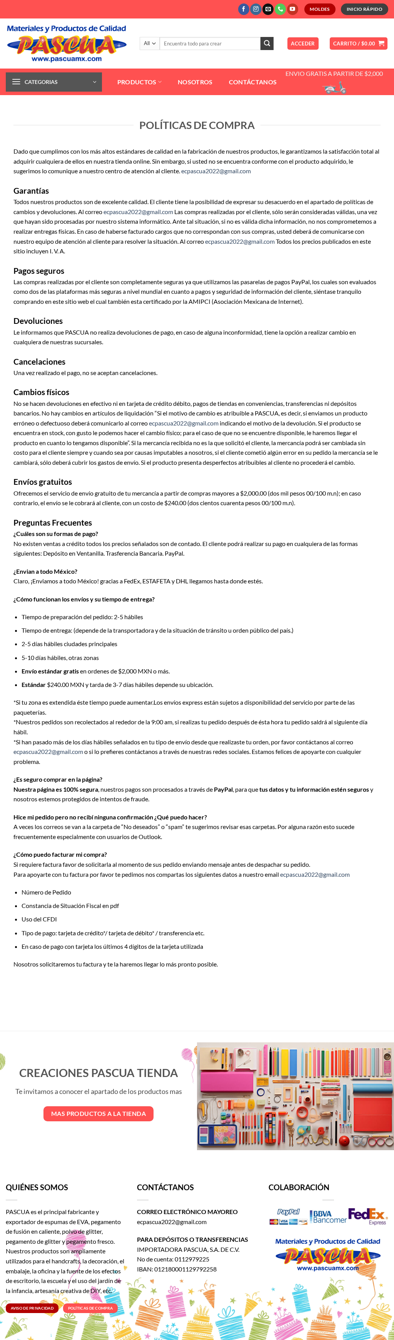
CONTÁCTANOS (253, 81)
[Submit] (267, 43)
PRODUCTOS (137, 81)
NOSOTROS (195, 81)
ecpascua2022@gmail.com (216, 170)
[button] (303, 43)
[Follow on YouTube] (292, 9)
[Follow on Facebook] (243, 9)
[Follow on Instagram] (255, 9)
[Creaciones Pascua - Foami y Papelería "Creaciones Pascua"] (67, 43)
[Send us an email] (268, 9)
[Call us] (280, 9)
